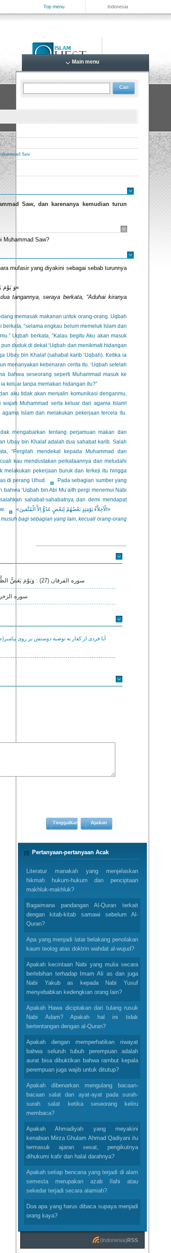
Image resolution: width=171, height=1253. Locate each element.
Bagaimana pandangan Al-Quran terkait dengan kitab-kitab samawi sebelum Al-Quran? (82, 914)
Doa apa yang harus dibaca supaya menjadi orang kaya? (82, 1211)
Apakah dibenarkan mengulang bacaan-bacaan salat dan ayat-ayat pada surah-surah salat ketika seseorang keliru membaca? (82, 1099)
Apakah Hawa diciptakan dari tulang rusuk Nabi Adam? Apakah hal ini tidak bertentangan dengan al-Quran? (82, 1017)
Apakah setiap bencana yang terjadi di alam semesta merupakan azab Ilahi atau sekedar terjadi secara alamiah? (82, 1181)
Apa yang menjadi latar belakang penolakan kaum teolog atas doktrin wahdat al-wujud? (82, 944)
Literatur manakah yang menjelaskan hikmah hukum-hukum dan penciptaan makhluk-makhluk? (82, 880)
